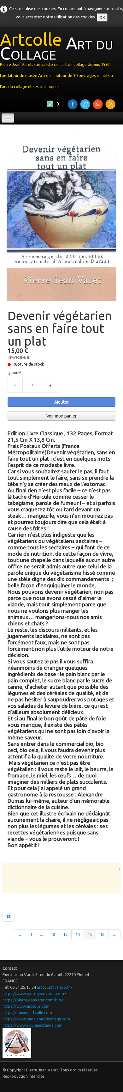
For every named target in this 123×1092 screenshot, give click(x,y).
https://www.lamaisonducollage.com (36, 1019)
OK (102, 17)
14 (77, 934)
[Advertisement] (65, 881)
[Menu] (8, 118)
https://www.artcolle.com (26, 1006)
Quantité (14, 373)
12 (53, 934)
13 (65, 934)
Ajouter (61, 402)
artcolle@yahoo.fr (53, 987)
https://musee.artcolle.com (27, 1012)
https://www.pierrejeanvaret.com (33, 993)
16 (102, 934)
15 (90, 934)
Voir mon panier (61, 415)
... (41, 934)
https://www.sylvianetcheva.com (32, 1025)
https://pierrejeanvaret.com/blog (33, 1000)
